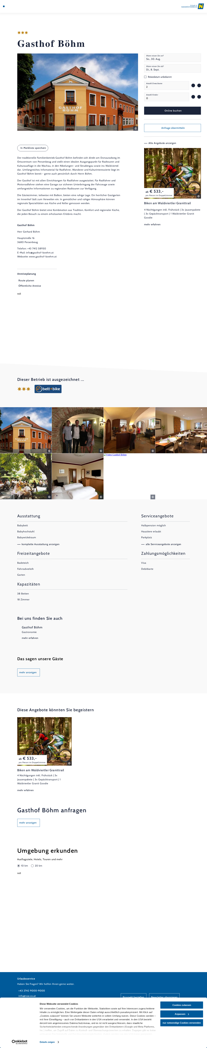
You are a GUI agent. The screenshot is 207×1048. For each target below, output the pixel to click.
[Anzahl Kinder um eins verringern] (193, 97)
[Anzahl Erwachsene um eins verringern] (193, 85)
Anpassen (180, 1014)
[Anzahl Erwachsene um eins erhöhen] (199, 85)
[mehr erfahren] (172, 187)
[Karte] (11, 6)
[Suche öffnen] (18, 6)
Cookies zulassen (181, 1005)
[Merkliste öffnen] (14, 6)
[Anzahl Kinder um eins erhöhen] (199, 97)
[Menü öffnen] (4, 6)
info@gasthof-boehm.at (40, 252)
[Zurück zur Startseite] (193, 6)
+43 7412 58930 (36, 248)
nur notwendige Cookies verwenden (182, 1022)
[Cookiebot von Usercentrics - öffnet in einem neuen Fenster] (19, 1042)
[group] (166, 85)
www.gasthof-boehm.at (43, 256)
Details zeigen (47, 1042)
